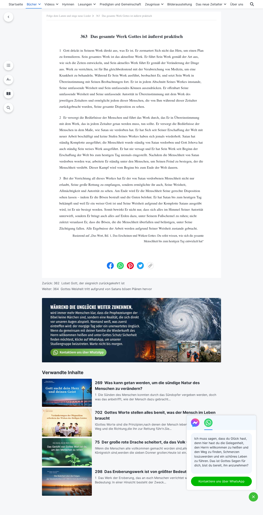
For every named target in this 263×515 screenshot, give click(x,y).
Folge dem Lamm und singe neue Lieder (69, 16)
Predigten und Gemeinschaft (120, 4)
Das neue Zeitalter (209, 4)
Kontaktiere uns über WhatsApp (222, 481)
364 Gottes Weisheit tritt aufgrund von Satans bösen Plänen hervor (102, 289)
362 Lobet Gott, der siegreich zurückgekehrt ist (89, 283)
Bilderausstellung (179, 4)
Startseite (16, 4)
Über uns (236, 4)
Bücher (32, 4)
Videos (49, 4)
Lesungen (85, 4)
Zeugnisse (152, 4)
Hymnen (68, 4)
